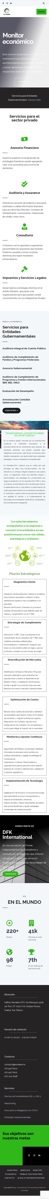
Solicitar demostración (31, 1178)
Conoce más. (34, 100)
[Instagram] (7, 3)
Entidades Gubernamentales (17, 1117)
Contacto (10, 1178)
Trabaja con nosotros (31, 1174)
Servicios (25, 1170)
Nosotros (12, 1170)
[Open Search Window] (43, 3)
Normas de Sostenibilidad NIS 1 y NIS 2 (22, 1096)
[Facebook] (3, 3)
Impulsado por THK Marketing (27, 1187)
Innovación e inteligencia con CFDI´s (21, 1110)
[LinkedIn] (11, 3)
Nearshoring (10, 1103)
